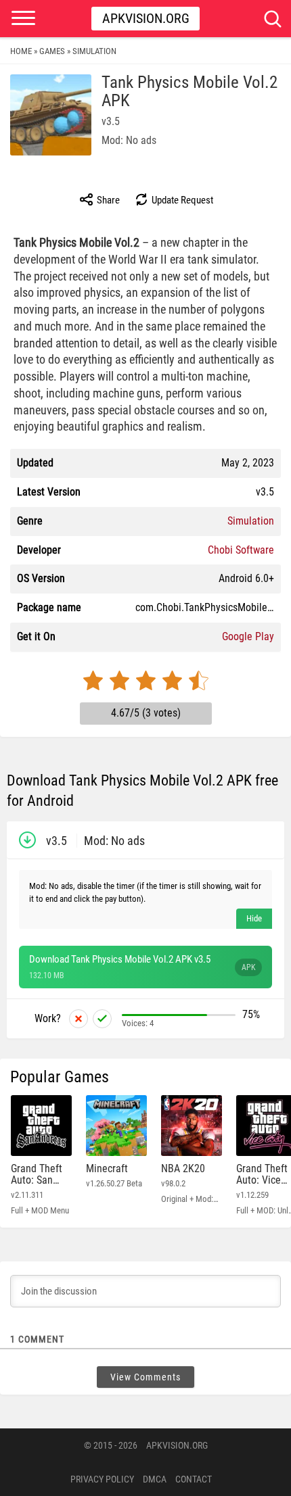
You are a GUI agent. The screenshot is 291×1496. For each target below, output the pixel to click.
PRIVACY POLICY (102, 1479)
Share (107, 200)
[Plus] (102, 1018)
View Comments (145, 1377)
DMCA (154, 1479)
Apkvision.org (145, 18)
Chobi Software (241, 550)
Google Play (248, 636)
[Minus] (78, 1018)
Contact (193, 1479)
